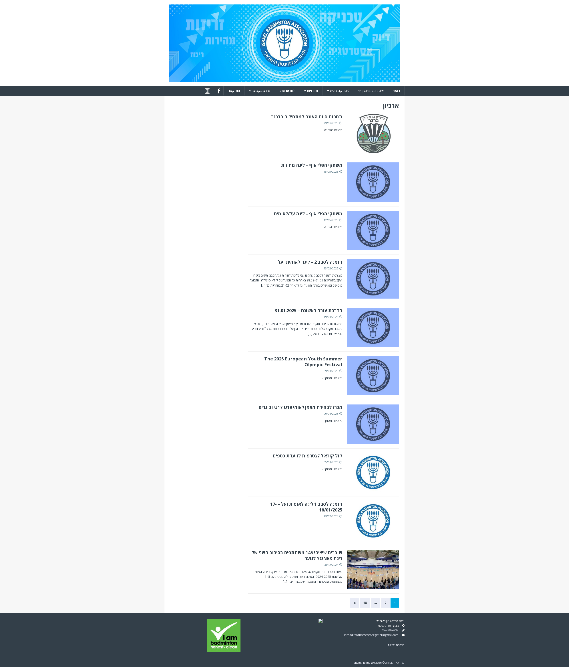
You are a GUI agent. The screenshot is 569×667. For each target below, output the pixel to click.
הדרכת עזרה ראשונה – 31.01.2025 (308, 310)
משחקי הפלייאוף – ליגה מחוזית (311, 165)
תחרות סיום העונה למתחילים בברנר (306, 117)
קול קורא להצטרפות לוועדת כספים (307, 456)
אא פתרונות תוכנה (364, 663)
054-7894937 (390, 630)
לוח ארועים (287, 91)
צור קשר (234, 91)
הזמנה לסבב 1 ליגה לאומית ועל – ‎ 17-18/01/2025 (305, 507)
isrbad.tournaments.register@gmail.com (371, 635)
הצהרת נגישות (396, 645)
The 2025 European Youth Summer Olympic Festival (303, 362)
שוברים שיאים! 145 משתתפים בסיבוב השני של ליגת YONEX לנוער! (297, 555)
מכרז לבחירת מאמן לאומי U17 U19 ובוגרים (300, 407)
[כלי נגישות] (564, 661)
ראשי (396, 91)
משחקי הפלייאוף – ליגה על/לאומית (308, 214)
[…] (263, 285)
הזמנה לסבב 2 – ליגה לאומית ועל (310, 262)
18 (365, 602)
